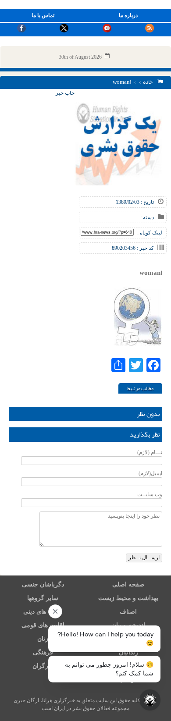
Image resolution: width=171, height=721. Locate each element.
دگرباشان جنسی (43, 584)
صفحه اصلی (128, 584)
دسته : (147, 217)
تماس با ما (43, 15)
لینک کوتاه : (149, 233)
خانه (148, 82)
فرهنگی (43, 652)
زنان (42, 639)
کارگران (42, 666)
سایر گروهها (42, 598)
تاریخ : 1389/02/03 (135, 202)
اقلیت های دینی (43, 611)
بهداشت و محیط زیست (128, 598)
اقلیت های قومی (42, 625)
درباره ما (128, 15)
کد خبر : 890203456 (133, 248)
